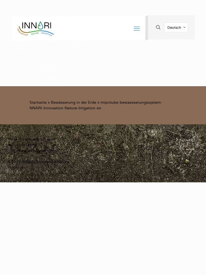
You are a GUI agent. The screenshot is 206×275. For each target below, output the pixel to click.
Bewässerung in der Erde (73, 102)
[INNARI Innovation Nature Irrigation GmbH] (35, 28)
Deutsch (174, 27)
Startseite (38, 102)
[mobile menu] (136, 28)
